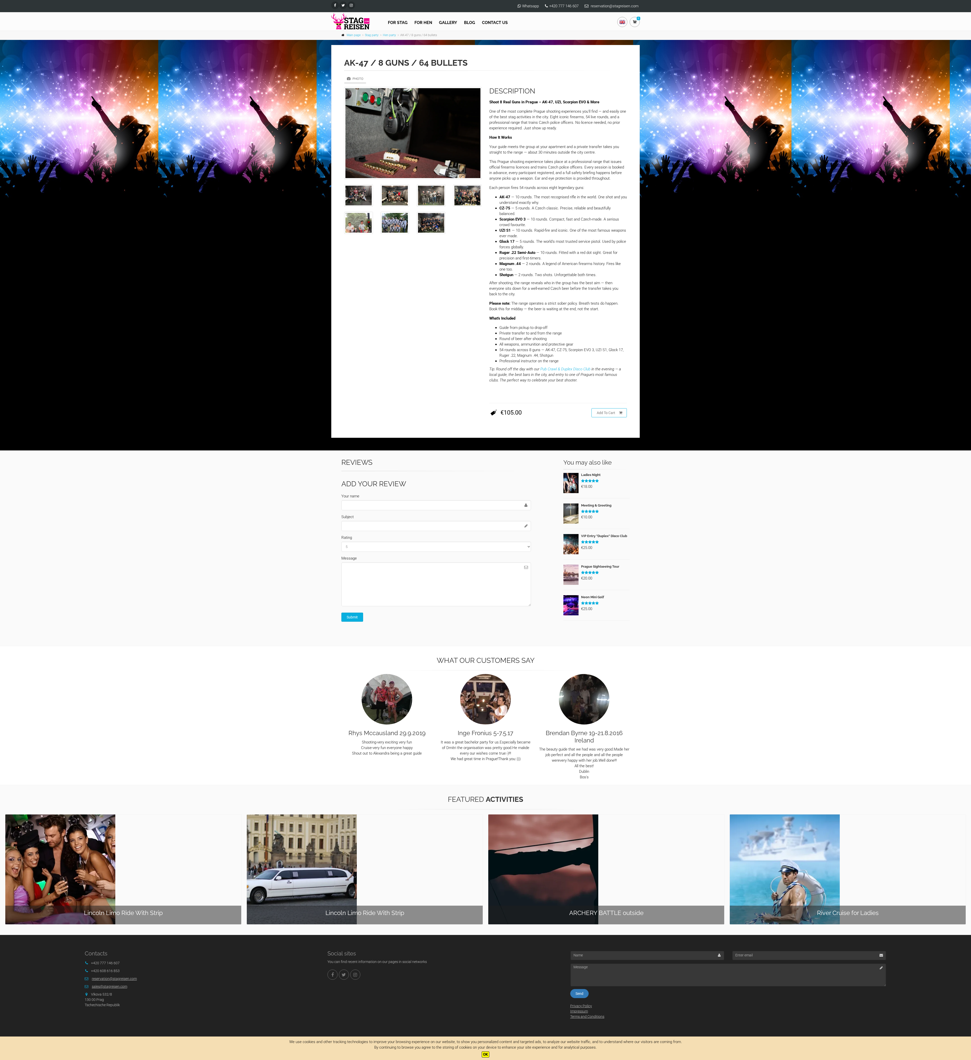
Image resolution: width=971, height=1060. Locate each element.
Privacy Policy (581, 1006)
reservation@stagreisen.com (614, 6)
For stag (398, 22)
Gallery (448, 22)
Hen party (389, 35)
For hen (423, 22)
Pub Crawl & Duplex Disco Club (565, 369)
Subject (347, 517)
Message (349, 558)
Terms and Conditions (587, 1017)
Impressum (579, 1011)
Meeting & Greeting (596, 505)
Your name (350, 496)
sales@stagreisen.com (109, 986)
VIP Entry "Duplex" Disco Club (604, 536)
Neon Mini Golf (592, 597)
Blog (469, 22)
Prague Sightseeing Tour (600, 566)
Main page (354, 35)
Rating (346, 537)
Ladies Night (591, 475)
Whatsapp (530, 6)
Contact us (495, 22)
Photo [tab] (357, 79)
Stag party (372, 35)
